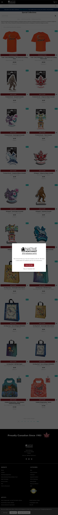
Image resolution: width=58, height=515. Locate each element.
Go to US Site (29, 265)
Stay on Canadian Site (29, 268)
